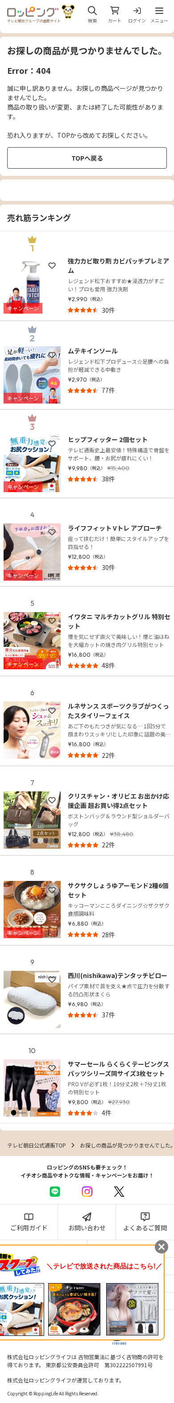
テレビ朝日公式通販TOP (36, 1145)
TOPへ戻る (87, 157)
